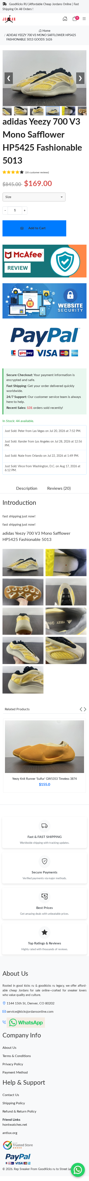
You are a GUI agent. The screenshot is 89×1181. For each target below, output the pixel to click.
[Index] (65, 19)
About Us (9, 1047)
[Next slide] (85, 709)
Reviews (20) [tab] (59, 488)
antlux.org (9, 1133)
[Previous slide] (81, 709)
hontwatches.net (14, 1124)
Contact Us (10, 1095)
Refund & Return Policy (19, 1111)
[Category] (84, 19)
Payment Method (15, 1072)
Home (46, 30)
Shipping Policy (13, 1103)
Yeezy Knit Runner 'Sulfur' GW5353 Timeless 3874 (44, 779)
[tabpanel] (44, 757)
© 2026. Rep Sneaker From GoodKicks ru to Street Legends (40, 1169)
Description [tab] (26, 488)
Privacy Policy (12, 1064)
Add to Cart (37, 228)
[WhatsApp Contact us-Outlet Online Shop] (78, 1170)
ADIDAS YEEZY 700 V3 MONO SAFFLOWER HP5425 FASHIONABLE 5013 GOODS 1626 (41, 37)
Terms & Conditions (16, 1056)
